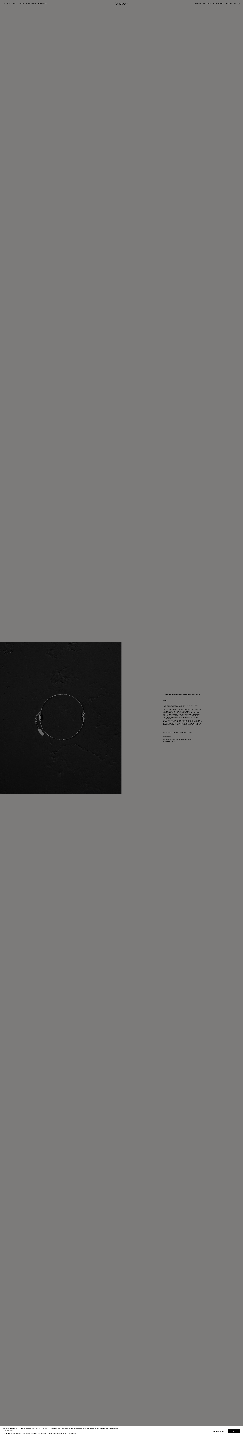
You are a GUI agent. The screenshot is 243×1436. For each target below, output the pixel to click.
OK (234, 1431)
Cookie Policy (72, 1433)
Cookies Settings (218, 1431)
